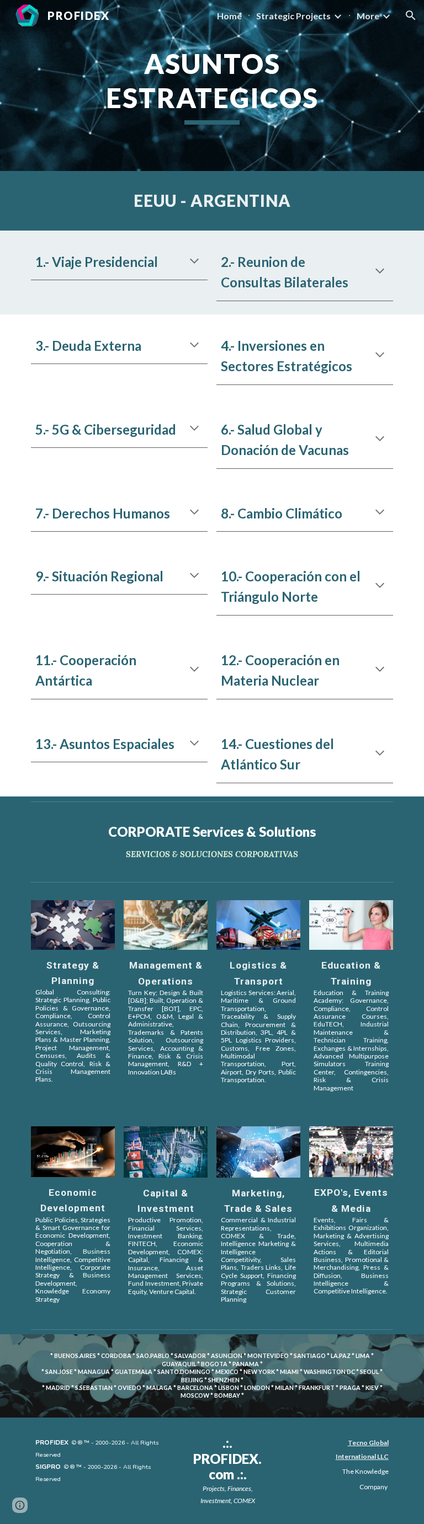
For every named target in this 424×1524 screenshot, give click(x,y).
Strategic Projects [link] (293, 15)
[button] (411, 15)
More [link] (368, 15)
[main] (212, 85)
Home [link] (229, 15)
